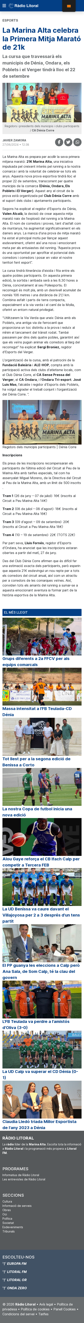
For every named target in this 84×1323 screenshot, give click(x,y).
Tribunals (8, 1231)
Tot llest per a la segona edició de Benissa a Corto (36, 761)
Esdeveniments (12, 1227)
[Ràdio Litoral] (29, 5)
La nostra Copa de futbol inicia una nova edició (37, 811)
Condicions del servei (18, 1314)
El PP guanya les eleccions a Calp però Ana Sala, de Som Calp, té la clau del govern (41, 971)
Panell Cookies (64, 1309)
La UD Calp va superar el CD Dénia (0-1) (40, 1074)
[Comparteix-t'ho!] (59, 142)
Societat (8, 1223)
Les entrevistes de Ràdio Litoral (23, 1179)
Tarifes (43, 1314)
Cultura (7, 1201)
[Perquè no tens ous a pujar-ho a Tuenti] (68, 142)
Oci (4, 1214)
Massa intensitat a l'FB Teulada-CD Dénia (37, 711)
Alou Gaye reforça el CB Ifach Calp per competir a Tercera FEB (41, 862)
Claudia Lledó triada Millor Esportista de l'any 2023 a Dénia (39, 1124)
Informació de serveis (17, 1205)
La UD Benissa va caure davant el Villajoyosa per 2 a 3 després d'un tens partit (41, 915)
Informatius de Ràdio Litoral (20, 1175)
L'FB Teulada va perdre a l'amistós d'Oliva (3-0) (36, 1024)
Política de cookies (35, 1309)
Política (7, 1218)
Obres (6, 1210)
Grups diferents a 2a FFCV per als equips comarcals (36, 661)
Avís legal (46, 1304)
